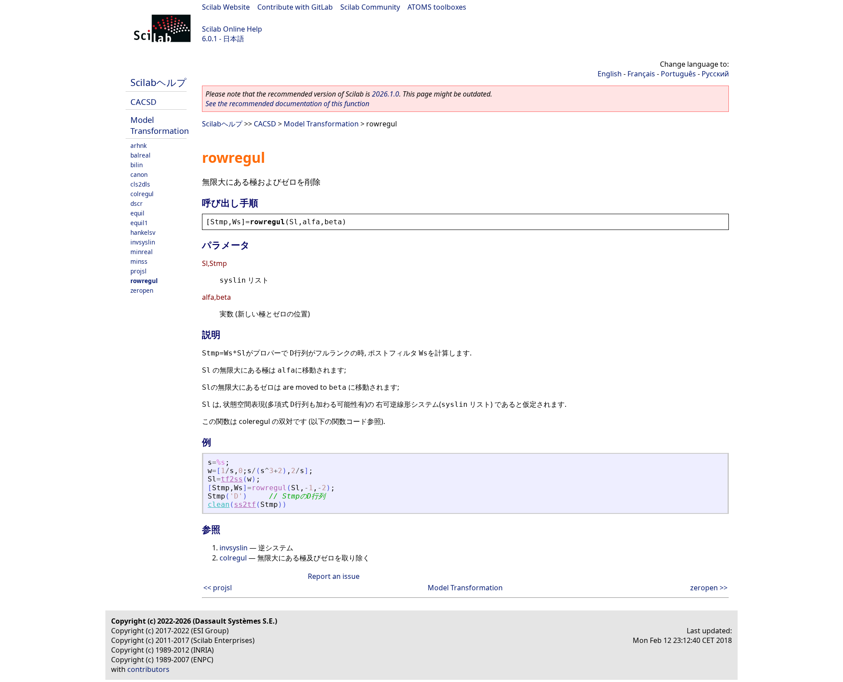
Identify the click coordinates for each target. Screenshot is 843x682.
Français (641, 74)
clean (219, 504)
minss (139, 261)
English (610, 74)
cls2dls (140, 184)
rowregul (144, 280)
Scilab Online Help (232, 29)
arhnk (138, 145)
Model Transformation (159, 125)
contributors (148, 669)
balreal (140, 155)
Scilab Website (226, 7)
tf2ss (232, 479)
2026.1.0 (385, 94)
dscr (136, 203)
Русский (715, 74)
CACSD (143, 101)
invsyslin (142, 242)
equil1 (139, 223)
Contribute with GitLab (295, 7)
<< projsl (217, 587)
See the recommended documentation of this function (287, 103)
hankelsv (142, 232)
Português (678, 74)
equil (137, 213)
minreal (141, 252)
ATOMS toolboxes (436, 7)
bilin (136, 165)
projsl (138, 271)
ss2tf (245, 504)
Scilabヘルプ (158, 82)
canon (139, 174)
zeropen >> (709, 587)
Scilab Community (370, 7)
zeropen (141, 290)
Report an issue (334, 576)
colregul (142, 194)
